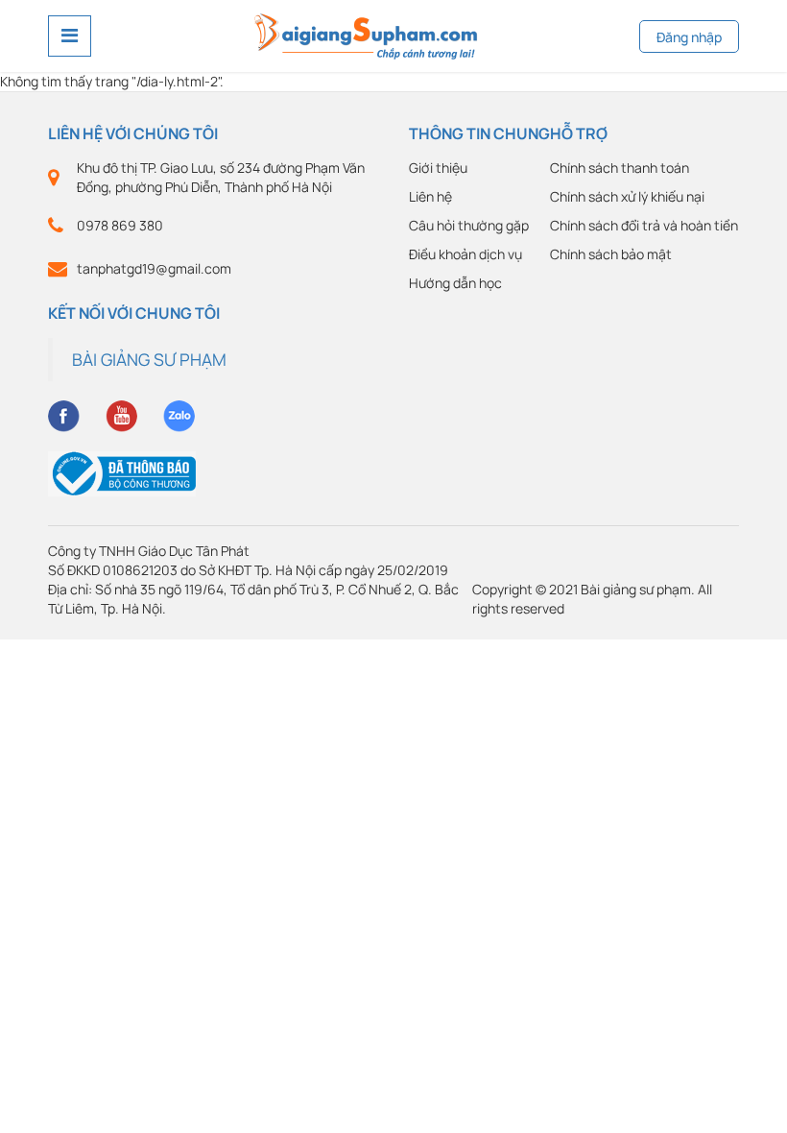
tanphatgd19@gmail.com (154, 268)
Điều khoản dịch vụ (465, 254)
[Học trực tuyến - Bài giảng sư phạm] (365, 34)
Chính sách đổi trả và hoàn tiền (644, 225)
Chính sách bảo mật (611, 254)
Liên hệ (430, 196)
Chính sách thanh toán (619, 167)
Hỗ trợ (579, 133)
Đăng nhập (689, 37)
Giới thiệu (438, 167)
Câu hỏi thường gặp (469, 225)
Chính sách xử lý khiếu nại (627, 196)
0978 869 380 (120, 225)
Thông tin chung (479, 133)
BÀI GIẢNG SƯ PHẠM (149, 359)
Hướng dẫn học (455, 283)
